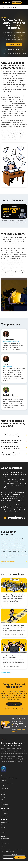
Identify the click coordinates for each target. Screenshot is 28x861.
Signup (18, 729)
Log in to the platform (6, 843)
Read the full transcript (8, 561)
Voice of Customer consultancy (8, 783)
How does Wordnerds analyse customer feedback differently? (10, 447)
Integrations (4, 780)
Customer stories (5, 822)
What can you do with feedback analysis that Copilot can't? (10, 454)
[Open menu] (24, 2)
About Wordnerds (5, 838)
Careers (3, 841)
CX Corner (14, 724)
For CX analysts (4, 810)
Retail (2, 799)
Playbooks (3, 829)
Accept (20, 857)
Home (2, 7)
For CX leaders (4, 816)
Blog (2, 824)
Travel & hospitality (5, 804)
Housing (3, 797)
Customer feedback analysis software (9, 778)
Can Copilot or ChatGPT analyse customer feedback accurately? (10, 435)
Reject (8, 857)
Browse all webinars (14, 49)
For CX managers (5, 813)
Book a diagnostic (16, 2)
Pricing (2, 785)
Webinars (8, 7)
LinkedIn (3, 846)
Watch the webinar (14, 44)
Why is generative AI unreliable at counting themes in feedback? (11, 441)
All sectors (3, 794)
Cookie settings (14, 854)
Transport (3, 802)
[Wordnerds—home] (6, 2)
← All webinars (5, 17)
